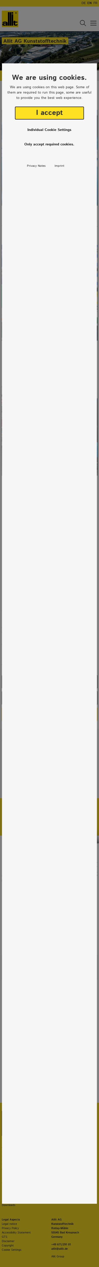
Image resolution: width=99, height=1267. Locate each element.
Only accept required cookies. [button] (49, 144)
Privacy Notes (36, 166)
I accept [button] (49, 113)
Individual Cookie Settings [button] (49, 129)
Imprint (59, 166)
